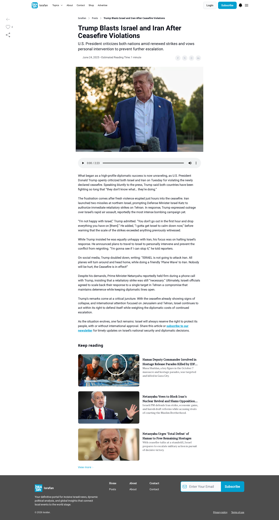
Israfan (82, 18)
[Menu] (240, 5)
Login (209, 5)
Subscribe (227, 5)
